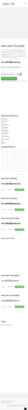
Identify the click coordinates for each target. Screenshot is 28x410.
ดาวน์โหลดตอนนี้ (20, 189)
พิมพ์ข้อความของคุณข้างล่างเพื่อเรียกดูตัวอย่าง (11, 67)
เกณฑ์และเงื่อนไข (20, 405)
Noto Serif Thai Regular (10, 276)
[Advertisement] (14, 23)
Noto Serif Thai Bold (9, 178)
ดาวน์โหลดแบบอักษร (10, 78)
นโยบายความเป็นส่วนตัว (11, 405)
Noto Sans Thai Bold (9, 198)
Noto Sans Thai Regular (10, 295)
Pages (26, 405)
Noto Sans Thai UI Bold (10, 218)
